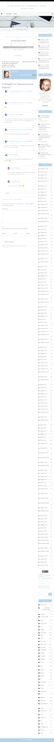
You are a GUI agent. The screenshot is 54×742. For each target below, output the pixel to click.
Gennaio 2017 (44, 207)
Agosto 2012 (43, 384)
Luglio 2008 (43, 559)
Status (42, 708)
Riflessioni (19, 37)
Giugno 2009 (43, 522)
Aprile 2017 (43, 198)
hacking (42, 653)
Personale (43, 682)
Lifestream (43, 711)
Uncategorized (44, 727)
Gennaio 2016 (44, 248)
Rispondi (34, 99)
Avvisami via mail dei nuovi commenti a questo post (14, 228)
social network (44, 703)
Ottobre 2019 (43, 172)
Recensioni (43, 691)
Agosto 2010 (43, 470)
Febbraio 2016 (44, 244)
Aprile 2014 (43, 319)
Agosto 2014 (43, 307)
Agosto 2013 (43, 347)
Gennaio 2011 (44, 448)
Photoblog (8, 13)
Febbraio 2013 (44, 362)
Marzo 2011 (43, 440)
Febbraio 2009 (44, 534)
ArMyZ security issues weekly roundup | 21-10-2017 (45, 154)
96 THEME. (30, 739)
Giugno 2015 (43, 272)
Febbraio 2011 (44, 443)
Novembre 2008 (44, 543)
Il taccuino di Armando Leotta (27, 5)
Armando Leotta (13, 114)
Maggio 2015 (43, 276)
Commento (5, 208)
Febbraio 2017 (44, 204)
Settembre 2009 (44, 511)
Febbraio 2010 (44, 488)
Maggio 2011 (43, 434)
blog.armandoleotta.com (44, 588)
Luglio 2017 (43, 189)
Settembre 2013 (44, 342)
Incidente (42, 656)
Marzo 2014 (43, 322)
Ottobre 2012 (43, 376)
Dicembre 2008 (44, 540)
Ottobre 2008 (43, 548)
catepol (10, 154)
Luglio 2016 (43, 229)
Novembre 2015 (44, 254)
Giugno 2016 (43, 232)
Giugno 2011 (43, 431)
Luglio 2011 (43, 428)
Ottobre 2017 (43, 178)
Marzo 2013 (43, 359)
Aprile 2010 (43, 482)
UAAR (41, 724)
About (15, 13)
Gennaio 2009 (44, 537)
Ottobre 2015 (43, 258)
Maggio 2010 (43, 479)
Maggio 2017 (43, 195)
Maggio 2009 (43, 525)
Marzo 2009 (43, 531)
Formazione (43, 623)
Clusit (41, 638)
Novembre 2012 (44, 372)
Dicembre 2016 (44, 210)
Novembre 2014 (44, 294)
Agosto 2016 (43, 226)
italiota (42, 673)
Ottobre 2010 (43, 462)
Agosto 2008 (43, 556)
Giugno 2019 (43, 175)
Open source (43, 644)
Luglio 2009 (43, 518)
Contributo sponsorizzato (46, 608)
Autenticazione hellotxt (18, 41)
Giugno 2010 (43, 476)
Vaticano (42, 730)
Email (16, 233)
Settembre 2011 (44, 420)
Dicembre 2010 (44, 453)
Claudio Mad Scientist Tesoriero (17, 91)
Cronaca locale (44, 616)
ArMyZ (14, 43)
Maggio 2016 (43, 235)
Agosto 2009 (43, 515)
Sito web (28, 233)
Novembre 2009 (44, 503)
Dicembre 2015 (44, 251)
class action (43, 605)
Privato (42, 688)
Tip (41, 720)
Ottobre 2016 (43, 218)
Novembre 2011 (44, 412)
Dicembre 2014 (44, 291)
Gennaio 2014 (44, 328)
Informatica (8, 37)
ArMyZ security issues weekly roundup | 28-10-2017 (45, 146)
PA (41, 679)
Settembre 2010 (44, 465)
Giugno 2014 (43, 313)
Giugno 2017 (43, 192)
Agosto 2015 (43, 266)
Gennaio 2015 (44, 288)
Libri (41, 693)
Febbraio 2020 (44, 169)
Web (41, 666)
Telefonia (42, 717)
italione (42, 669)
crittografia (43, 650)
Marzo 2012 (43, 400)
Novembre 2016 (44, 213)
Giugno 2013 (43, 350)
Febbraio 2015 (44, 285)
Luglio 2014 (43, 310)
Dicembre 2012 (44, 369)
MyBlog (42, 676)
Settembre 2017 (44, 181)
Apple (41, 635)
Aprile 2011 (43, 437)
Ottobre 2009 (43, 508)
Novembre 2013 (44, 334)
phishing (42, 659)
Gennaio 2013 (44, 365)
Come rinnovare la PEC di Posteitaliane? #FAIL (43, 41)
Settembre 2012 (44, 379)
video (41, 733)
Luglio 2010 (43, 473)
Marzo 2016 (43, 241)
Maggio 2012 (43, 393)
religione (42, 697)
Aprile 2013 (43, 356)
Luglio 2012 (43, 387)
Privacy (14, 37)
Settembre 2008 (44, 551)
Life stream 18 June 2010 (28, 61)
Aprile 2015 (43, 279)
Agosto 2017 (43, 186)
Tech (41, 714)
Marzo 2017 (43, 201)
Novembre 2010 (44, 457)
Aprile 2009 (43, 528)
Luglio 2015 (43, 269)
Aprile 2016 (43, 238)
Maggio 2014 (43, 316)
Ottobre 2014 (43, 299)
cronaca (42, 614)
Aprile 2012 (43, 397)
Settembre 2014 (44, 302)
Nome (4, 233)
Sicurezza (25, 37)
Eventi (41, 620)
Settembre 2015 (44, 262)
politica (42, 685)
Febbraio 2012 (44, 403)
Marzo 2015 (43, 282)
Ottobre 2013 (43, 339)
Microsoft (42, 641)
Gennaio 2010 (44, 493)
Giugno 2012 (43, 390)
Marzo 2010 (43, 485)
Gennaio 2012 (44, 406)
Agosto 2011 (43, 425)
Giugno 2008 (43, 562)
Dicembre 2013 (44, 331)
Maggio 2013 (43, 353)
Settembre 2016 (44, 221)
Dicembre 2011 (44, 409)
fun (41, 626)
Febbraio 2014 (44, 325)
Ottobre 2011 (43, 417)
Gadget (42, 629)
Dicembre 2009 (44, 498)
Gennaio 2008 (44, 565)
